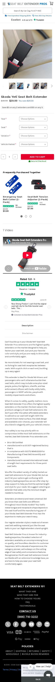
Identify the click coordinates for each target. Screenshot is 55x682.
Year (3, 119)
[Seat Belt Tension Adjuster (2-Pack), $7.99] (38, 184)
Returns (34, 651)
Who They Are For (27, 595)
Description (27, 325)
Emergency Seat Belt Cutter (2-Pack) (12, 199)
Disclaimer (27, 333)
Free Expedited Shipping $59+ (19, 16)
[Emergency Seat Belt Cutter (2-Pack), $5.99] (13, 184)
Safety (46, 651)
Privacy (13, 669)
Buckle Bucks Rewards (35, 654)
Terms (6, 669)
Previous (3, 86)
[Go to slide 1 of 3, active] (21, 216)
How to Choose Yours (27, 598)
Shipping (21, 651)
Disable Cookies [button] (41, 673)
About (9, 651)
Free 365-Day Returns (43, 16)
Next (51, 86)
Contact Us (27, 611)
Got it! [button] (38, 679)
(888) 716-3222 (27, 617)
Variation (5, 136)
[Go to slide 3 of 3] (30, 216)
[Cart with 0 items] (51, 3)
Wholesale (12, 654)
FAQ (28, 602)
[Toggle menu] (4, 4)
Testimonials (27, 605)
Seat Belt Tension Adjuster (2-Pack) (38, 198)
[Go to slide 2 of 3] (26, 216)
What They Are (27, 591)
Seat (3, 127)
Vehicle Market (8, 144)
